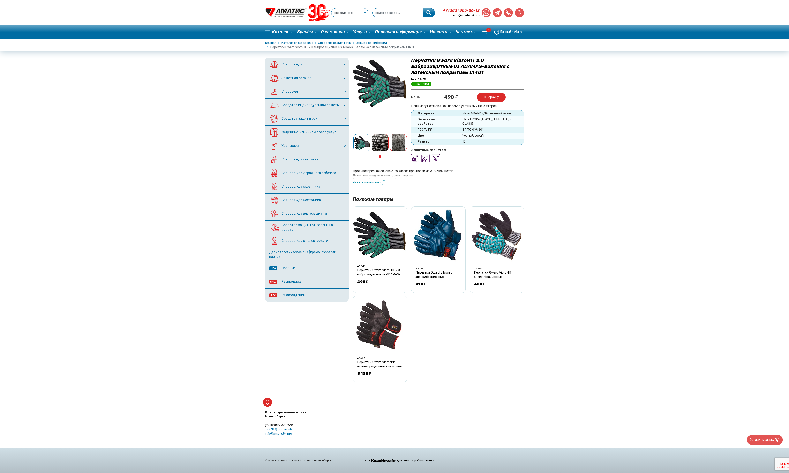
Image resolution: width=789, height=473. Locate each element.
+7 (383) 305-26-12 (461, 10)
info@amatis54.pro (466, 15)
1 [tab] (380, 156)
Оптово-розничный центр (287, 414)
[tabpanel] (362, 142)
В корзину (491, 97)
